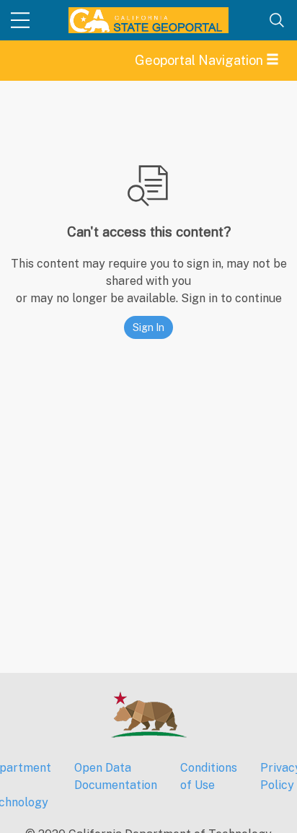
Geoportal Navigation (200, 60)
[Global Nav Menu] (20, 20)
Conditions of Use (208, 776)
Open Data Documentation (115, 776)
